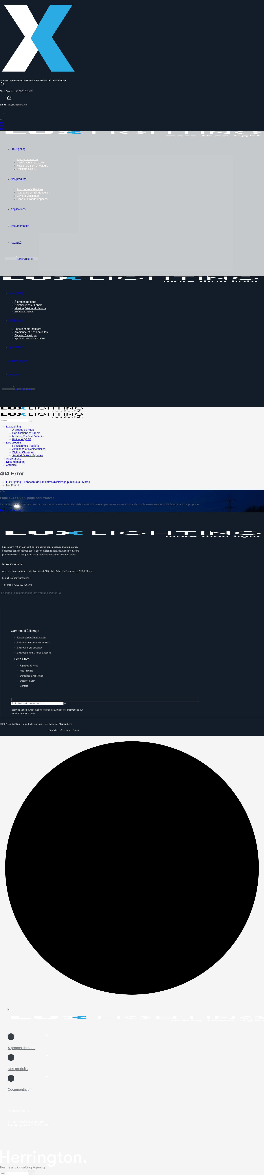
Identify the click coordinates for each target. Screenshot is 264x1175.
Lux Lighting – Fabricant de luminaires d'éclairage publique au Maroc (48, 481)
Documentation (19, 1090)
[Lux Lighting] (42, 411)
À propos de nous (21, 1048)
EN (2, 122)
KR (2, 129)
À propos (65, 730)
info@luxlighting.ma (17, 104)
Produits (53, 730)
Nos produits (18, 1069)
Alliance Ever (65, 724)
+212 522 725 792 (24, 91)
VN (2, 125)
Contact (77, 730)
